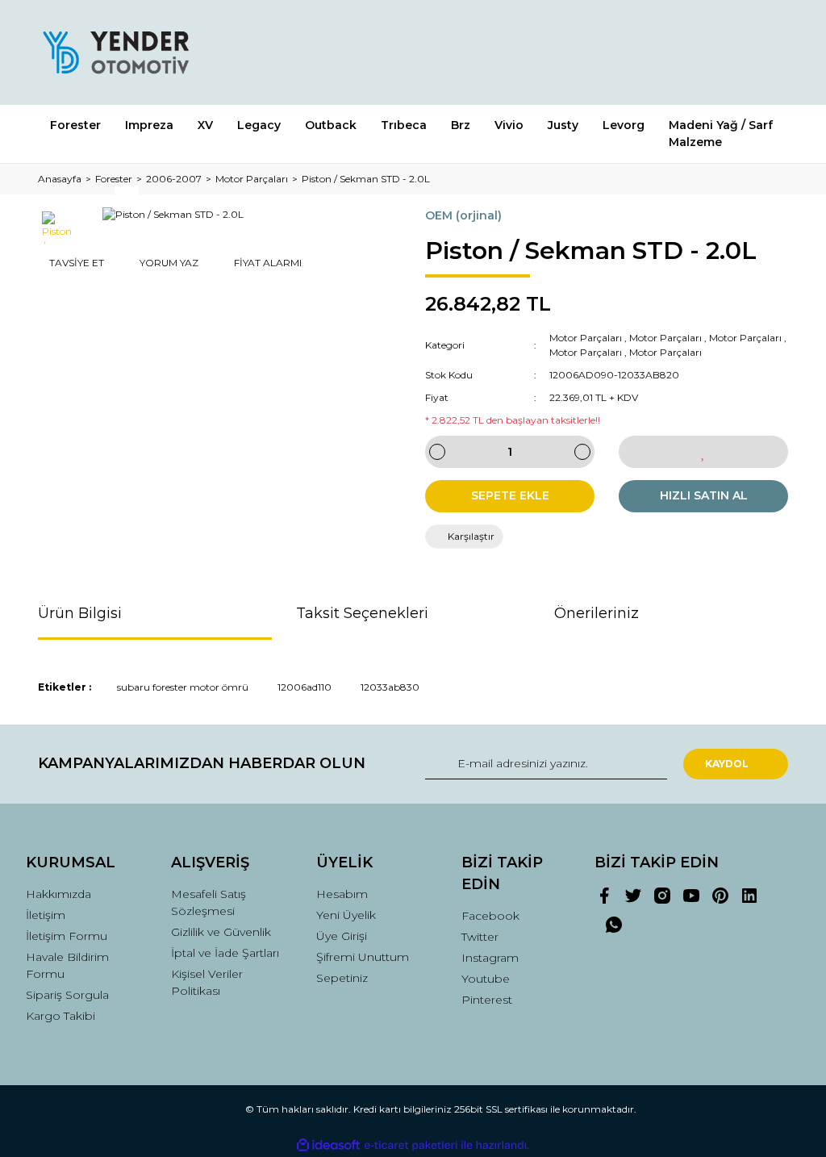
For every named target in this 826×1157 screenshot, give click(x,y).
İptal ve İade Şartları (225, 953)
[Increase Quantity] (582, 452)
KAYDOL (727, 764)
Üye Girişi (341, 936)
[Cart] (768, 52)
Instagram (490, 957)
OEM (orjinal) (463, 215)
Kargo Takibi (60, 1016)
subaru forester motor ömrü (182, 687)
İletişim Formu (66, 936)
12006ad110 (304, 687)
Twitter (480, 936)
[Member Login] (703, 52)
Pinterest (486, 999)
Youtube (485, 978)
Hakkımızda (58, 894)
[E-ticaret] (411, 1145)
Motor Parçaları (585, 338)
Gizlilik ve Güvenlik (221, 932)
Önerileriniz (596, 613)
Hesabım (342, 894)
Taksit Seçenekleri (362, 613)
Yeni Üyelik (346, 915)
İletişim (45, 915)
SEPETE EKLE (510, 495)
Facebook (490, 915)
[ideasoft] (328, 1145)
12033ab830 (390, 687)
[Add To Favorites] (703, 452)
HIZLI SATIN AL (704, 495)
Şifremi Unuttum (362, 957)
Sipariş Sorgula (67, 995)
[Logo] (115, 52)
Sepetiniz (342, 978)
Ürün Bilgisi (80, 613)
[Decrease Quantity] (437, 452)
